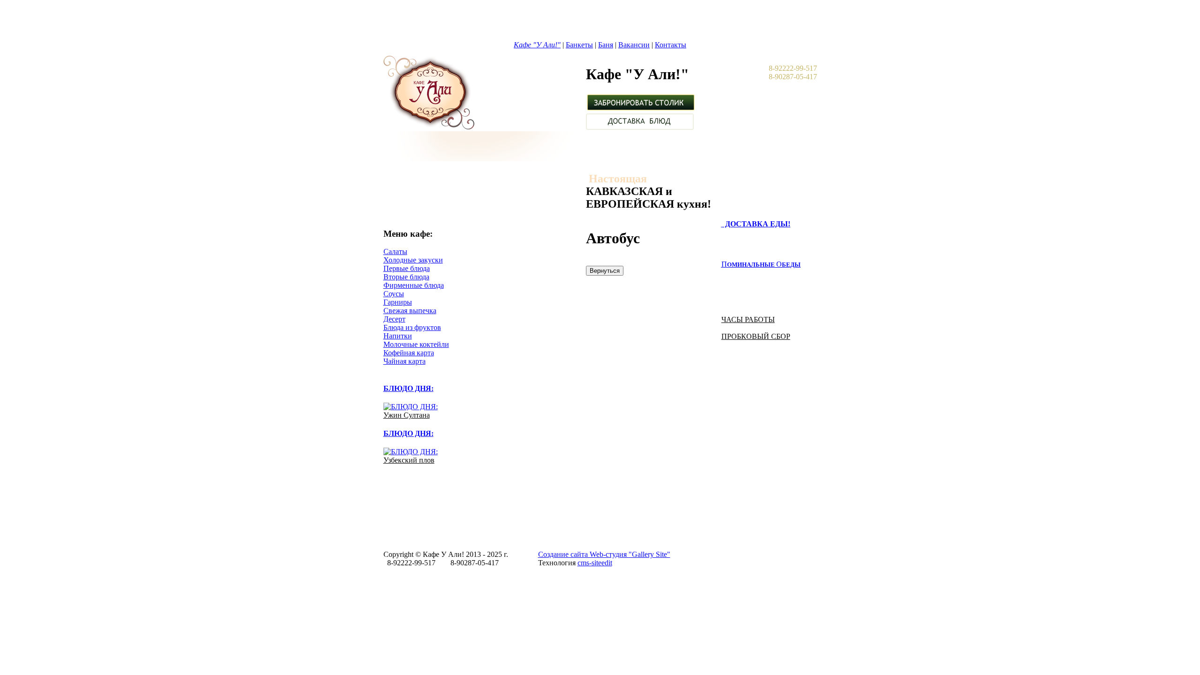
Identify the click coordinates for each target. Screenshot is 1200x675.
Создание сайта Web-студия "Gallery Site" (604, 554)
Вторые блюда (406, 277)
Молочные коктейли (416, 344)
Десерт (394, 319)
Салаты (395, 251)
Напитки (397, 336)
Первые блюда (406, 268)
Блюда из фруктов (412, 327)
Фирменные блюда (413, 285)
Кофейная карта (408, 353)
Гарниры (397, 302)
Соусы (393, 294)
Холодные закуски (413, 260)
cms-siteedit (595, 563)
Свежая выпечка (409, 311)
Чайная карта (404, 361)
